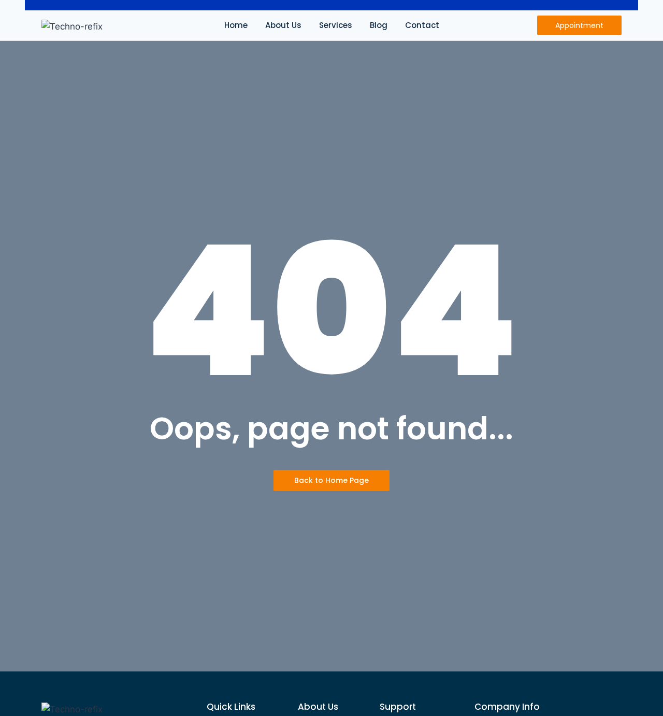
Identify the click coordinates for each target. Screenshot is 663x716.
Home (236, 25)
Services (335, 25)
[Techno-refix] (72, 27)
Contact (422, 25)
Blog (378, 25)
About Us (283, 25)
